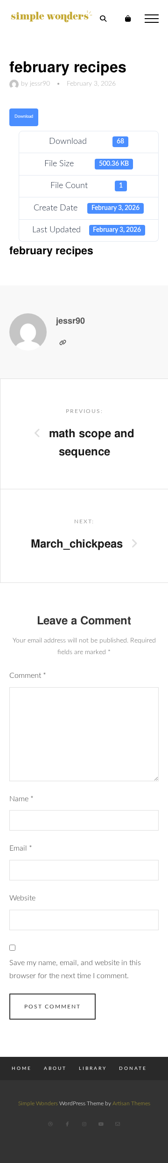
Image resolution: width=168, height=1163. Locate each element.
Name (21, 799)
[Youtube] (100, 1123)
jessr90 (40, 84)
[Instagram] (84, 1123)
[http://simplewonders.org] (62, 342)
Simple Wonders (38, 1103)
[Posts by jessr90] (15, 84)
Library (93, 1068)
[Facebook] (67, 1123)
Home (22, 1068)
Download (23, 117)
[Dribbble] (50, 1123)
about (55, 1068)
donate (133, 1068)
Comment (27, 675)
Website (22, 898)
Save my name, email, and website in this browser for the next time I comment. (75, 969)
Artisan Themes (131, 1103)
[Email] (117, 1123)
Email (20, 848)
